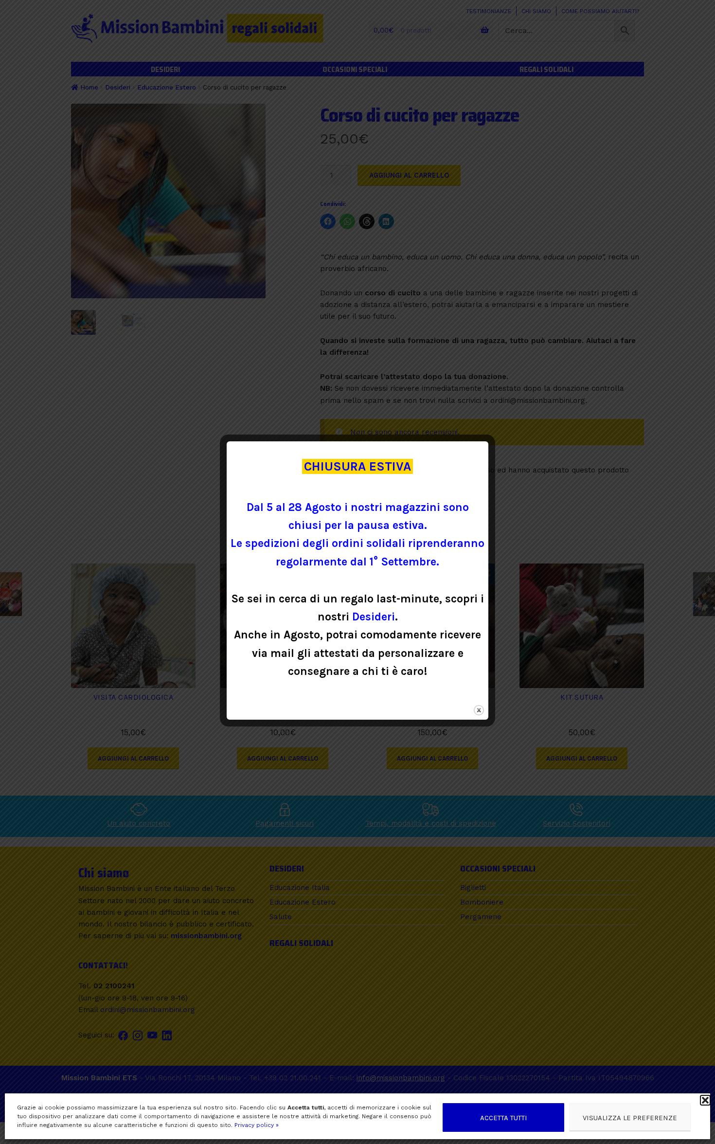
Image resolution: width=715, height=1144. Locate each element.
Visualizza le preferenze (630, 1117)
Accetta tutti (503, 1117)
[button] (705, 1100)
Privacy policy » (256, 1125)
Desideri (373, 616)
